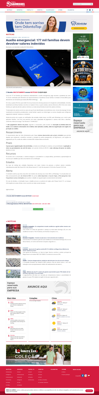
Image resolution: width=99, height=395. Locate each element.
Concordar (89, 391)
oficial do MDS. (26, 176)
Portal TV (31, 369)
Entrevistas (9, 372)
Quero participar (66, 374)
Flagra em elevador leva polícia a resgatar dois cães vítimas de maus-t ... (17, 338)
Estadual (20, 385)
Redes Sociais (77, 369)
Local (19, 382)
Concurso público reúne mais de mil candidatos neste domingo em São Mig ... (17, 322)
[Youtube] (88, 375)
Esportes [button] (20, 10)
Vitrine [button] (60, 10)
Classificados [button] (50, 10)
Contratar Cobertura (43, 382)
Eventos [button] (40, 10)
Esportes (20, 369)
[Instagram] (85, 375)
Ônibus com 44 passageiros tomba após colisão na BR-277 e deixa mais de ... (18, 313)
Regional (9, 374)
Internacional (10, 377)
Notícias (8, 369)
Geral (8, 387)
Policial (8, 382)
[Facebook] (82, 375)
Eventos (31, 377)
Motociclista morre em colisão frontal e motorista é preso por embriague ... (17, 330)
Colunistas (71, 10)
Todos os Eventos (43, 379)
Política (8, 385)
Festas (40, 374)
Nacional (20, 377)
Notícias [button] (9, 10)
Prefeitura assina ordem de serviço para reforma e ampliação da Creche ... (18, 305)
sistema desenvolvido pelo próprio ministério (50, 135)
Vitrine (40, 372)
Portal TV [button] (30, 10)
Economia (9, 379)
